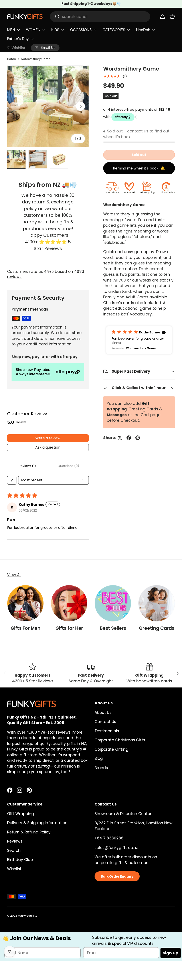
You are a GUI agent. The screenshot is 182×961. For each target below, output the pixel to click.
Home (11, 59)
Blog (99, 758)
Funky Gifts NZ (27, 916)
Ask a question (47, 447)
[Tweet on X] (119, 437)
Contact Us (105, 721)
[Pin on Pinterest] (137, 437)
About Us (103, 712)
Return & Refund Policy (29, 832)
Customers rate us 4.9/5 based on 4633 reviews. (45, 274)
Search (14, 850)
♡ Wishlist (16, 47)
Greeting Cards (156, 628)
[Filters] (11, 480)
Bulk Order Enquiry (117, 876)
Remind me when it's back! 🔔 (139, 168)
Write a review (47, 438)
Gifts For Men (25, 628)
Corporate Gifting (111, 749)
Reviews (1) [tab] (27, 466)
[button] (172, 16)
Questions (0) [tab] (68, 466)
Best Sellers (113, 628)
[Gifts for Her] (69, 603)
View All (14, 574)
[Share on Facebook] (128, 437)
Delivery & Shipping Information (37, 822)
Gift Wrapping (20, 813)
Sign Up (170, 953)
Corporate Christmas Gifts (120, 740)
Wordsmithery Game (35, 59)
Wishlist (14, 869)
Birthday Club (20, 859)
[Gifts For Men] (25, 603)
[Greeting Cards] (156, 603)
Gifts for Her (69, 628)
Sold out (139, 154)
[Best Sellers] (113, 603)
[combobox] (100, 16)
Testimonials (107, 731)
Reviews (14, 841)
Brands (101, 767)
